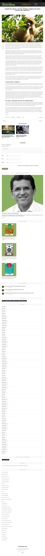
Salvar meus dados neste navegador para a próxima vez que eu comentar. (28, 165)
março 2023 (3, 377)
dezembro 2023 (4, 361)
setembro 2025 (4, 325)
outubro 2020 (4, 427)
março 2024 (3, 356)
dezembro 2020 (4, 423)
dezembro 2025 (4, 320)
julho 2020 (3, 432)
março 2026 (3, 315)
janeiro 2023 (4, 380)
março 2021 (3, 418)
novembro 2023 (4, 363)
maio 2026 (3, 311)
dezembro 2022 (4, 382)
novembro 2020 (4, 425)
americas (8, 117)
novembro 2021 (4, 404)
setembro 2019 (4, 449)
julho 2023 (3, 370)
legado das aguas (18, 117)
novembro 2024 (4, 342)
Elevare (3, 491)
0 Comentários (10, 287)
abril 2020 (3, 437)
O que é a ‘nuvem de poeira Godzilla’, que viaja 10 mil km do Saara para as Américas (21, 136)
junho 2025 (3, 330)
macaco (23, 117)
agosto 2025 (3, 327)
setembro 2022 (4, 387)
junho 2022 (3, 392)
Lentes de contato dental (5, 493)
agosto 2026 (4, 306)
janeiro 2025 (4, 339)
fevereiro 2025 (4, 337)
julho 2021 (3, 411)
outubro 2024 (4, 344)
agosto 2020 (4, 430)
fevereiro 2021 (4, 420)
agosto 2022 (4, 389)
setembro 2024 (4, 346)
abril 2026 (3, 313)
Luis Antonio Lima (6, 472)
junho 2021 (3, 413)
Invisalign (3, 501)
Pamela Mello (5, 518)
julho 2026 (3, 308)
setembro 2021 (4, 408)
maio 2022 (3, 394)
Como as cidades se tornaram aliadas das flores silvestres (14, 289)
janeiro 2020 (4, 442)
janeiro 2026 (4, 318)
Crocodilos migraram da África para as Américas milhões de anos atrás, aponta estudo (8, 136)
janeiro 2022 (4, 401)
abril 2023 (3, 375)
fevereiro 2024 (4, 358)
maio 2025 (3, 332)
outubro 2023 (4, 365)
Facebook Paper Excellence (5, 495)
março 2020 (3, 439)
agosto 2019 (3, 451)
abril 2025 (3, 334)
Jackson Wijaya (5, 532)
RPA (6, 528)
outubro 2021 (4, 406)
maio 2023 (3, 373)
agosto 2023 (4, 368)
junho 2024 (3, 351)
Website (3, 162)
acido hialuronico (8, 516)
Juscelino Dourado (7, 497)
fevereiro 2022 (4, 399)
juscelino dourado (13, 117)
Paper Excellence (7, 485)
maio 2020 (3, 435)
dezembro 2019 (4, 444)
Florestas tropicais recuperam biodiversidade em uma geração (15, 286)
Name (3, 155)
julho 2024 (3, 349)
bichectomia (7, 514)
